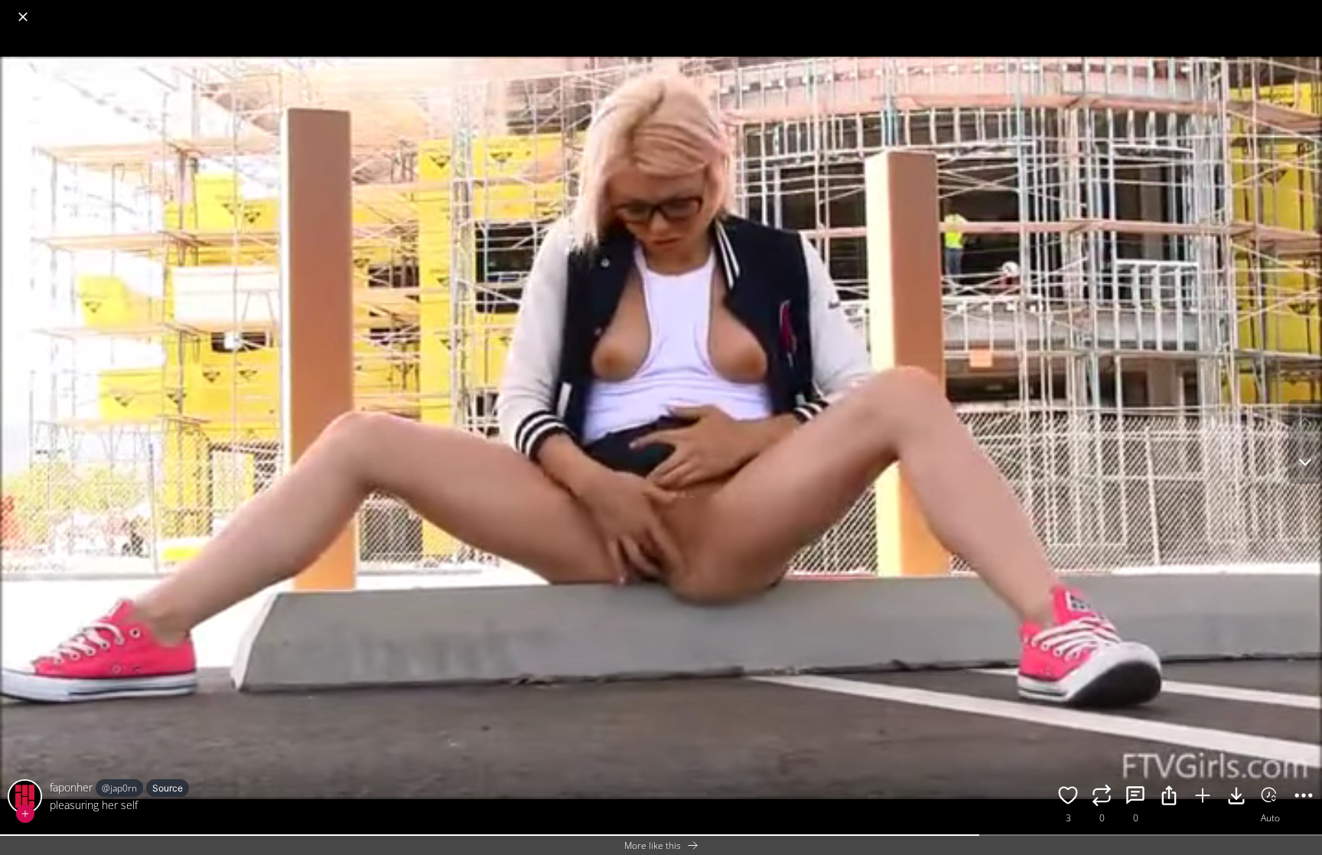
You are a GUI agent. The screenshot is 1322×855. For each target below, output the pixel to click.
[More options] (1303, 798)
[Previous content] (1305, 421)
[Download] (1236, 798)
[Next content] (1305, 462)
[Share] (1169, 798)
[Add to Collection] (1202, 798)
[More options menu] (1307, 9)
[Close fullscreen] (23, 17)
